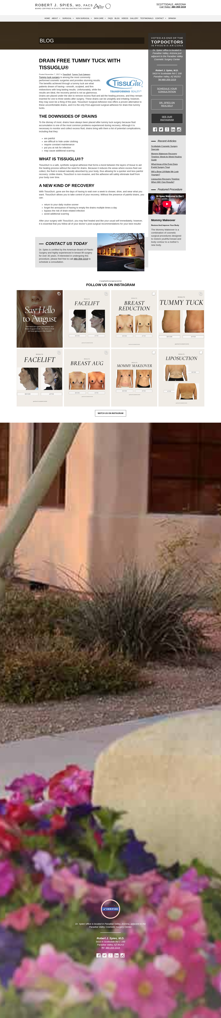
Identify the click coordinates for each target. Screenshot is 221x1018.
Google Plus (167, 129)
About (55, 18)
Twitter (161, 129)
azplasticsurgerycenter (110, 281)
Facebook (155, 129)
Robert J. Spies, (64, 6)
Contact (159, 18)
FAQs (110, 18)
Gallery (134, 18)
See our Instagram (167, 118)
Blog (117, 18)
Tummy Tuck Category (81, 74)
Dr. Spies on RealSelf (167, 104)
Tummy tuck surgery (49, 77)
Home (47, 18)
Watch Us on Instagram (110, 413)
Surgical (66, 18)
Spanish (172, 18)
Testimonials (146, 18)
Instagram (179, 129)
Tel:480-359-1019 (167, 79)
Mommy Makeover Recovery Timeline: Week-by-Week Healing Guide (166, 157)
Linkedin (173, 129)
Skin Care (98, 18)
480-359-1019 (81, 259)
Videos (124, 18)
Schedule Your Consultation (167, 90)
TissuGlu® (67, 74)
